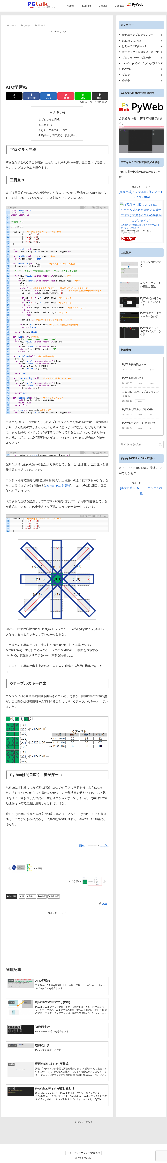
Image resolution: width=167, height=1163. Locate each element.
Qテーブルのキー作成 (54, 130)
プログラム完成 (50, 119)
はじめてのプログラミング (137, 34)
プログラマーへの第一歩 (136, 57)
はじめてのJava (131, 40)
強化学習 (55, 896)
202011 (12, 896)
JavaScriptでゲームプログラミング (142, 63)
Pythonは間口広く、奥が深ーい (59, 135)
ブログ (126, 74)
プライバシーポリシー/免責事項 (83, 1152)
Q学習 (43, 896)
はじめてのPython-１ (134, 46)
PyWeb (126, 68)
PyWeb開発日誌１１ (134, 378)
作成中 (126, 80)
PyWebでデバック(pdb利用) (138, 423)
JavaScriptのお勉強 (57, 485)
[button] (100, 96)
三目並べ (46, 124)
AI (23, 896)
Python (32, 896)
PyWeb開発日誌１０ (134, 364)
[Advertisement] (57, 56)
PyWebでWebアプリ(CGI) (137, 409)
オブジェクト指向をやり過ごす (140, 51)
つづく (104, 845)
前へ (82, 845)
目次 (52, 112)
